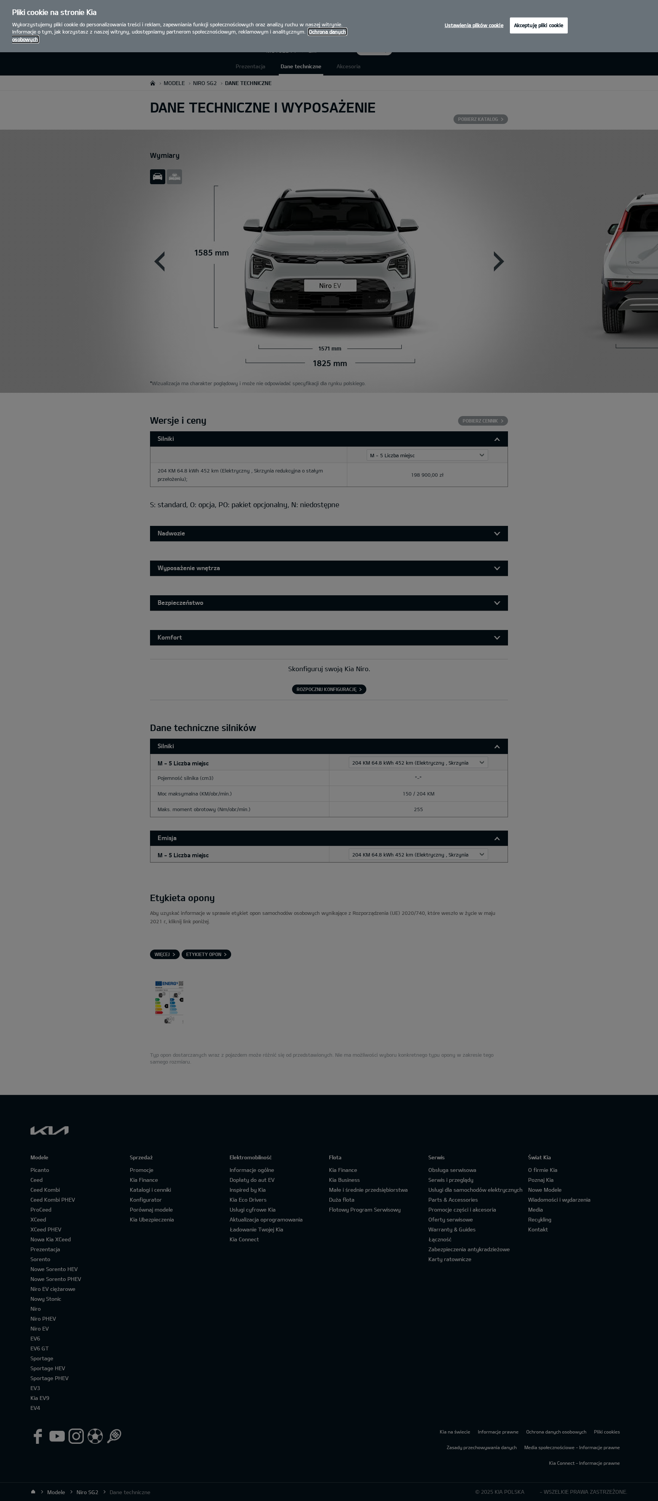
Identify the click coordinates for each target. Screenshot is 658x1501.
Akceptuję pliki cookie (539, 25)
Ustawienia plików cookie (474, 25)
